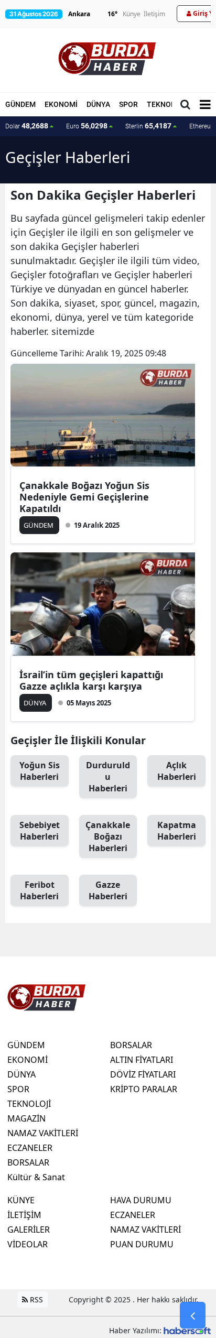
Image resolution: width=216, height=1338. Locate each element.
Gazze (108, 890)
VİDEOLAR (27, 1244)
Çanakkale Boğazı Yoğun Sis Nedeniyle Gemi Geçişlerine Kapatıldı (84, 497)
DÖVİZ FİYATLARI (143, 1074)
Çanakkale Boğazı (107, 836)
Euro (86, 126)
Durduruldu (108, 776)
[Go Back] (193, 1315)
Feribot (39, 890)
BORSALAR (28, 1162)
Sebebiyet (39, 830)
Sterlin (148, 126)
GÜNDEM (20, 104)
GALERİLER (28, 1229)
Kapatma (176, 830)
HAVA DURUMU (140, 1200)
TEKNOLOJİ (167, 104)
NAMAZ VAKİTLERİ (42, 1133)
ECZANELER (29, 1148)
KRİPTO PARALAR (143, 1089)
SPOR (128, 104)
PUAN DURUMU (142, 1244)
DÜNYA (98, 104)
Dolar (26, 126)
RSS (35, 1299)
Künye (132, 13)
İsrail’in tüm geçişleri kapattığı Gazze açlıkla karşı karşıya (91, 680)
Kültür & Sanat (36, 1177)
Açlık (176, 770)
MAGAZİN (26, 1118)
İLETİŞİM (24, 1215)
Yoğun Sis (39, 770)
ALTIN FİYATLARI (141, 1059)
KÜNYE (21, 1200)
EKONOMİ (61, 104)
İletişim (154, 13)
